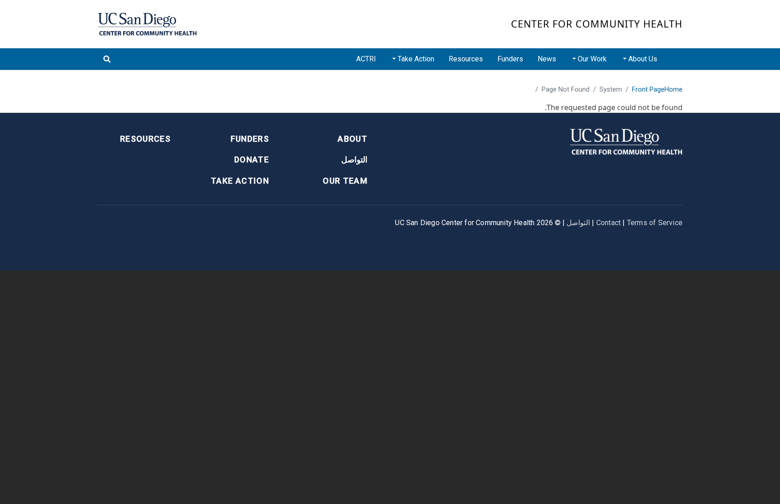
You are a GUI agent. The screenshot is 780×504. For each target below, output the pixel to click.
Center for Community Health (596, 23)
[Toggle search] (107, 59)
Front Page (648, 89)
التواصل (354, 159)
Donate (251, 159)
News (547, 59)
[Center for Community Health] (626, 140)
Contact (608, 222)
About (352, 138)
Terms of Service (654, 222)
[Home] (147, 24)
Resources (466, 59)
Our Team (345, 180)
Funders (510, 59)
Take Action (240, 180)
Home (673, 89)
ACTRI (366, 59)
